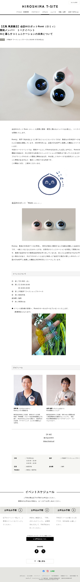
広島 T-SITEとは (73, 12)
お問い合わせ (22, 575)
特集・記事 (62, 12)
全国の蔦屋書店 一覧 (74, 575)
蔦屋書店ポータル (64, 575)
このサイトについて (46, 575)
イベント (45, 12)
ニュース (53, 12)
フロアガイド (35, 12)
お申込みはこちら (40, 539)
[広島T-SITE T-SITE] (40, 6)
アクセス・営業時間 (22, 12)
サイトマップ (37, 575)
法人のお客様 (74, 2)
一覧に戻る (41, 561)
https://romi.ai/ (48, 441)
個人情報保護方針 (55, 575)
